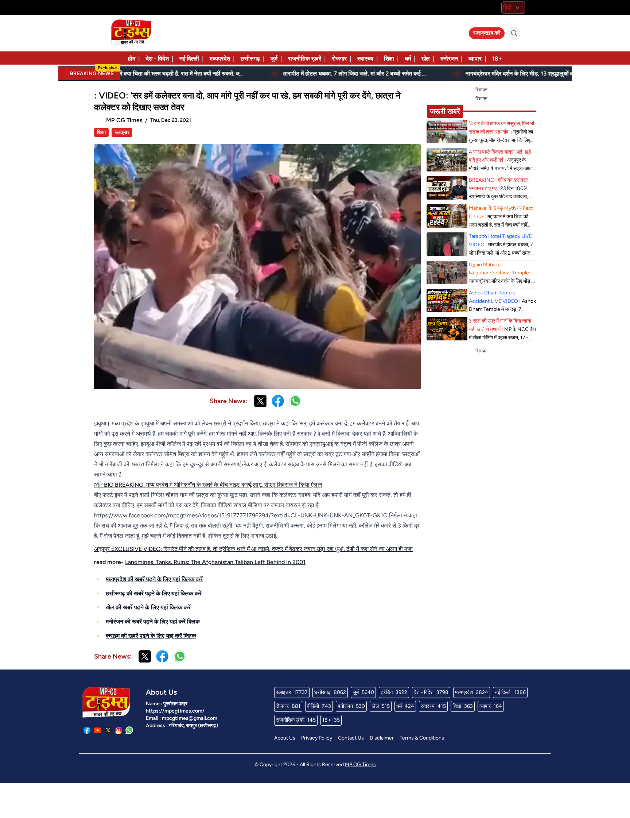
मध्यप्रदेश (220, 58)
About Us (284, 738)
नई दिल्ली (189, 58)
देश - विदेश (157, 58)
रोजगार (339, 58)
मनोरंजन (449, 58)
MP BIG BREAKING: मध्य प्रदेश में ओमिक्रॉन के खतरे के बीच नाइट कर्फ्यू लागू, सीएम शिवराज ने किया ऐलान (208, 484)
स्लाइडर (121, 132)
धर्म (408, 58)
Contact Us (351, 738)
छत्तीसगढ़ (250, 58)
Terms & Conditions (422, 738)
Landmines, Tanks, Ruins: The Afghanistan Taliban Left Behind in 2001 (215, 562)
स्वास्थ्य (365, 58)
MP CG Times (360, 764)
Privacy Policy (316, 738)
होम (131, 58)
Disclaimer (382, 738)
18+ (497, 58)
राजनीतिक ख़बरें (304, 58)
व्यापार (475, 58)
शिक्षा (389, 58)
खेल (425, 58)
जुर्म (274, 58)
